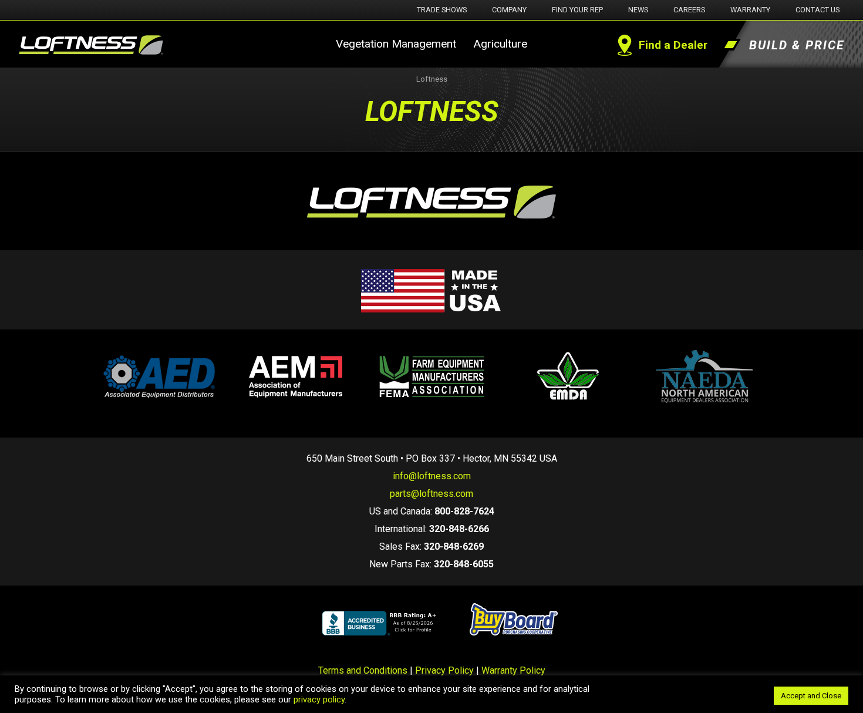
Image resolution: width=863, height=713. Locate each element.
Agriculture (500, 44)
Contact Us (817, 9)
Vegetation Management (396, 44)
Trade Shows (442, 9)
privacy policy (319, 699)
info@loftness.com (432, 476)
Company (509, 9)
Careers (689, 9)
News (638, 9)
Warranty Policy (513, 670)
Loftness (431, 79)
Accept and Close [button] (811, 695)
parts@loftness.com (431, 493)
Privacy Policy (444, 670)
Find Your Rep (577, 9)
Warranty (750, 9)
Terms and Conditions (362, 670)
